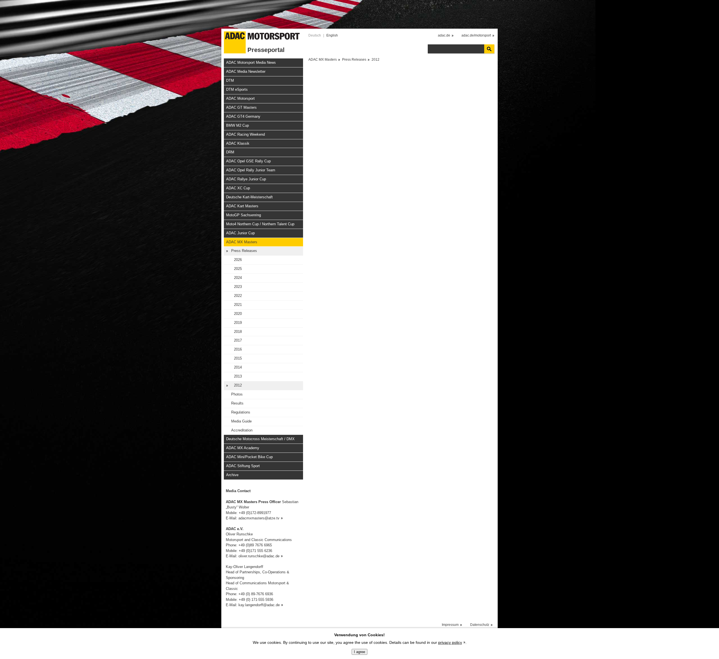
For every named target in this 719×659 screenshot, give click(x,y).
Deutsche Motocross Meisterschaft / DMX (260, 439)
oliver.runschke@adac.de (258, 556)
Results (237, 403)
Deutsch (314, 35)
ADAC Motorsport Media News (251, 62)
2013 (238, 376)
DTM (230, 80)
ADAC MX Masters (241, 242)
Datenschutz (479, 625)
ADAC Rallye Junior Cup (246, 179)
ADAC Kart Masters (242, 206)
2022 (238, 296)
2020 (238, 314)
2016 (238, 349)
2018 (238, 332)
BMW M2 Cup (237, 125)
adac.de (444, 35)
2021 (238, 305)
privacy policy (450, 642)
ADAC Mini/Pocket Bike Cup (249, 457)
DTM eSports (237, 89)
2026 (238, 260)
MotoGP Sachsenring (243, 215)
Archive (232, 475)
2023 (238, 287)
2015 (238, 358)
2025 (238, 269)
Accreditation (241, 430)
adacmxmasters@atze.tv (258, 518)
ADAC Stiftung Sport (243, 466)
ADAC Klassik (237, 143)
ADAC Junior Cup (240, 233)
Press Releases (244, 251)
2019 (238, 323)
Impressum (450, 625)
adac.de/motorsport (476, 35)
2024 (238, 278)
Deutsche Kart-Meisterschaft (249, 197)
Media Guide (241, 421)
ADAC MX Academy (242, 448)
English (332, 35)
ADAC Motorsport (240, 98)
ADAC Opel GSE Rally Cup (248, 161)
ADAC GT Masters (241, 107)
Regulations (240, 412)
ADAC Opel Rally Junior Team (250, 170)
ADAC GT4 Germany (243, 116)
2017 (238, 340)
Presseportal (266, 49)
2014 (238, 367)
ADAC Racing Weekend (245, 134)
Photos (237, 394)
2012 (238, 385)
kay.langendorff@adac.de (259, 605)
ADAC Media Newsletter (245, 71)
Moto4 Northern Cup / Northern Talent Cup (260, 224)
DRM (230, 152)
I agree (359, 652)
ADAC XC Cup (238, 188)
